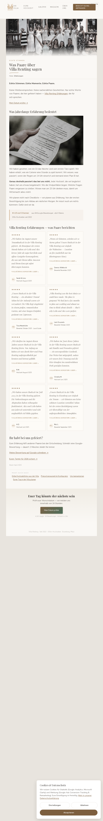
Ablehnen (84, 805)
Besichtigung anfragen (82, 7)
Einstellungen (55, 805)
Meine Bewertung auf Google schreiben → (28, 452)
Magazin (54, 7)
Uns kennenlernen (77, 476)
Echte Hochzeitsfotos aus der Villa (25, 476)
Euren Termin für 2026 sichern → (23, 459)
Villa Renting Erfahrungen (56, 93)
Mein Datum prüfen (51, 510)
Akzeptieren (68, 812)
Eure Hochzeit (28, 7)
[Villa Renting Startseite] (10, 7)
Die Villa (16, 7)
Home (11, 76)
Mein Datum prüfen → (18, 103)
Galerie (42, 7)
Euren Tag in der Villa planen (24, 479)
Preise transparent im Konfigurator (54, 476)
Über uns (65, 7)
